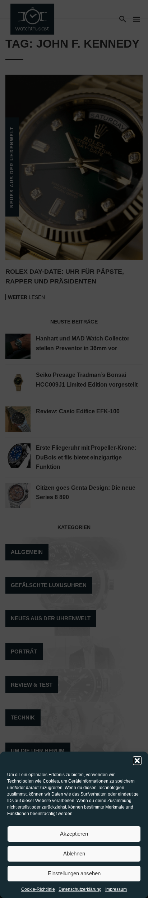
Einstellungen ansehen (74, 873)
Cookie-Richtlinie (38, 889)
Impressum (116, 889)
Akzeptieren (74, 834)
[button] (137, 760)
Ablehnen (74, 853)
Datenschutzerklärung (80, 889)
